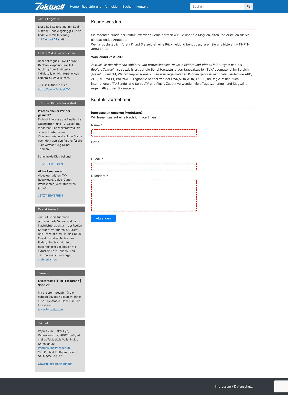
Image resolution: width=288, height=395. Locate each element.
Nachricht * (99, 176)
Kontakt (142, 6)
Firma (95, 142)
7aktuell (50, 39)
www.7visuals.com (50, 309)
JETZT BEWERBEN (50, 164)
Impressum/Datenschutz (54, 347)
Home (74, 6)
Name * (96, 125)
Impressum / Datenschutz (234, 386)
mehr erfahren (47, 259)
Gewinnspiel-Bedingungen (55, 363)
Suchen (127, 6)
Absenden (103, 218)
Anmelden (112, 6)
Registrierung (91, 6)
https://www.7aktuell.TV (54, 89)
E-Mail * (97, 159)
